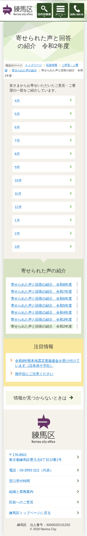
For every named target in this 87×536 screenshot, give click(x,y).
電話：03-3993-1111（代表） (31, 470)
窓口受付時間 (19, 481)
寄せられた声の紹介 (24, 70)
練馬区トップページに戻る (30, 513)
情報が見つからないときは (40, 397)
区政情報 (51, 65)
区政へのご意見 (21, 502)
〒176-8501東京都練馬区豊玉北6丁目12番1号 (35, 457)
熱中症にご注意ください (34, 374)
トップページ (33, 65)
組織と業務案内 (21, 492)
